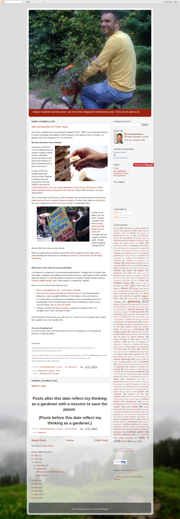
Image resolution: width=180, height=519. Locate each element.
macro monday (137, 337)
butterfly (125, 245)
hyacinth (137, 319)
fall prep (127, 280)
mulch (143, 349)
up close (146, 409)
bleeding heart (141, 238)
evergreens (117, 280)
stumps (116, 392)
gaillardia (127, 296)
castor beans (120, 248)
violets (119, 417)
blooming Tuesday (135, 241)
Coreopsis (117, 260)
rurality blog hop (132, 374)
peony (123, 362)
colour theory (129, 255)
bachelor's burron (120, 233)
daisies (129, 271)
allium (121, 228)
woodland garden (135, 432)
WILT (133, 427)
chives (144, 250)
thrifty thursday (141, 396)
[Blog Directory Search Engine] (124, 451)
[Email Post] (81, 367)
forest (115, 291)
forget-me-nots (126, 291)
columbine (142, 255)
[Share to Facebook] (93, 367)
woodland (118, 432)
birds (134, 236)
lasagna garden (120, 332)
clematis (127, 253)
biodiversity (42, 371)
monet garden (131, 347)
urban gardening (122, 412)
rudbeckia (140, 372)
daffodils (117, 271)
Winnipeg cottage (139, 429)
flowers (124, 288)
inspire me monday (133, 324)
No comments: (71, 367)
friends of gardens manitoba (124, 293)
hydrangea (120, 322)
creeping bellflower (120, 265)
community (117, 258)
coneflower (141, 258)
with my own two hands (60, 305)
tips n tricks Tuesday (133, 399)
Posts (119, 213)
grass (118, 307)
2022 (36, 455)
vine (147, 414)
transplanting (130, 402)
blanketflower (127, 238)
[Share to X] (91, 367)
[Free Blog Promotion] (123, 448)
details (129, 273)
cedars (143, 248)
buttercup (117, 245)
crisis (58, 371)
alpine (130, 228)
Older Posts (101, 440)
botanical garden (129, 243)
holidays (125, 317)
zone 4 (124, 441)
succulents (126, 391)
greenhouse (145, 307)
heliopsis (142, 314)
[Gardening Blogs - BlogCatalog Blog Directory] (131, 479)
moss (133, 349)
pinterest (139, 364)
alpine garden (141, 228)
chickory (126, 250)
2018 (36, 481)
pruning (117, 369)
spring (144, 387)
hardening (124, 312)
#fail (115, 228)
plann (147, 364)
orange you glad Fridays (137, 357)
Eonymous (141, 278)
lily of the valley (140, 334)
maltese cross (140, 339)
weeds (116, 419)
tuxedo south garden (132, 409)
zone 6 (135, 441)
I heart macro (132, 322)
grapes (146, 304)
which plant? (133, 422)
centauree (117, 250)
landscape (126, 329)
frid (145, 291)
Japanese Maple (131, 327)
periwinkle (144, 362)
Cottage (117, 263)
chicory (135, 250)
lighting (140, 332)
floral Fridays (130, 286)
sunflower (131, 394)
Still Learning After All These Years (49, 126)
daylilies (140, 271)
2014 (36, 491)
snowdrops (136, 384)
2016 (36, 484)
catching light (133, 248)
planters (133, 367)
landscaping (139, 329)
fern (135, 280)
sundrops (117, 394)
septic (143, 379)
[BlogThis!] (88, 367)
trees (128, 404)
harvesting (118, 314)
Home (70, 440)
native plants (144, 352)
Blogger (105, 509)
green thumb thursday (130, 307)
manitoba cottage (120, 342)
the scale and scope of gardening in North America (58, 293)
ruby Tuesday (128, 372)
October (40, 469)
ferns (142, 280)
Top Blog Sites (123, 447)
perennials (133, 362)
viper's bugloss (130, 417)
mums (116, 352)
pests (119, 364)
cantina (146, 246)
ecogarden (136, 275)
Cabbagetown (135, 246)
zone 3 (144, 437)
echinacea (117, 276)
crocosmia (121, 268)
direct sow (141, 273)
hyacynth (146, 319)
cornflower (129, 260)
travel (144, 401)
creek (144, 263)
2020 (36, 462)
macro (124, 337)
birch (127, 235)
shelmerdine (118, 382)
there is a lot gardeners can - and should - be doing (58, 290)
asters (135, 231)
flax (144, 283)
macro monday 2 (121, 339)
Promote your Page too (121, 158)
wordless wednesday (122, 434)
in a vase (145, 322)
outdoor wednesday (122, 359)
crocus (131, 268)
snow (127, 384)
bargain (143, 233)
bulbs (141, 243)
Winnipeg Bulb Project (122, 429)
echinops (127, 275)
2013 (36, 495)
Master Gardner (62, 308)
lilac (147, 332)
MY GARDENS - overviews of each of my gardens (121, 173)
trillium (135, 404)
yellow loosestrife (126, 438)
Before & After (38, 386)
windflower (142, 427)
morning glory (122, 349)
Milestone (42, 433)
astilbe (144, 231)
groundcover (120, 309)
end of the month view (125, 278)
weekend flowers (129, 419)
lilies (118, 334)
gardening (134, 301)
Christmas (117, 253)
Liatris (133, 332)
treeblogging (118, 404)
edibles (146, 276)
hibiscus (116, 317)
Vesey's (140, 414)
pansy (138, 359)
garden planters (133, 298)
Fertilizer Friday (121, 283)
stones (130, 389)
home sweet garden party (140, 317)
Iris (118, 327)
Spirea (128, 387)
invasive (146, 324)
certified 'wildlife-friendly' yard (43, 281)
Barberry (133, 233)
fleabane (117, 286)
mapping (142, 342)
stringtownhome (141, 389)
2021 (36, 459)
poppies (143, 367)
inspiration (120, 324)
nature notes (122, 354)
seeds (116, 379)
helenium (131, 314)
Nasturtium (133, 352)
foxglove (138, 291)
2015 (36, 488)
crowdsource (142, 268)
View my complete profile (134, 140)
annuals (117, 231)
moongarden (144, 347)
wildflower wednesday (131, 424)
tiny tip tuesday (118, 399)
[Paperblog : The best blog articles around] (120, 464)
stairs (123, 389)
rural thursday (118, 374)
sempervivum (131, 379)
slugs (144, 381)
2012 (36, 498)
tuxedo (134, 406)
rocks (140, 369)
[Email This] (86, 367)
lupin (115, 337)
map (133, 342)
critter (138, 265)
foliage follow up (139, 288)
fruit (139, 293)
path (144, 359)
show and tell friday (132, 381)
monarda (136, 344)
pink (132, 364)
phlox (126, 364)
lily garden (128, 334)
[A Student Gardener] (115, 155)
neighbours (137, 354)
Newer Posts (38, 440)
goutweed (126, 304)
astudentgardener (135, 134)
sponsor (136, 386)
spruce (116, 389)
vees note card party (127, 414)
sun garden (139, 392)
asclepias (126, 231)
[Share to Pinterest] (96, 367)
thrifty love (129, 396)
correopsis (141, 260)
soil (144, 384)
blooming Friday (119, 241)
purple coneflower (129, 369)
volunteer (143, 417)
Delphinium (118, 273)
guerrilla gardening (136, 309)
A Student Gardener (120, 152)
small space (118, 384)
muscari (123, 352)
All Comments (123, 217)
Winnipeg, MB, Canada (49, 374)
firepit (137, 283)
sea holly (135, 377)
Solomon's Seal (118, 386)
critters (146, 265)
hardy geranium (137, 312)
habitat (116, 312)
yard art (145, 434)
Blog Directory (117, 447)
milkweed (126, 344)
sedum (144, 376)
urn (133, 412)
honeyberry (120, 319)
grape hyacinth (136, 304)
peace (116, 362)
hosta (129, 319)
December (41, 465)
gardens (117, 304)
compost (129, 258)
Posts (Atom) (48, 446)
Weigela (122, 422)
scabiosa (125, 376)
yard (137, 434)
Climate (51, 371)
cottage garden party (132, 263)
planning (120, 367)
